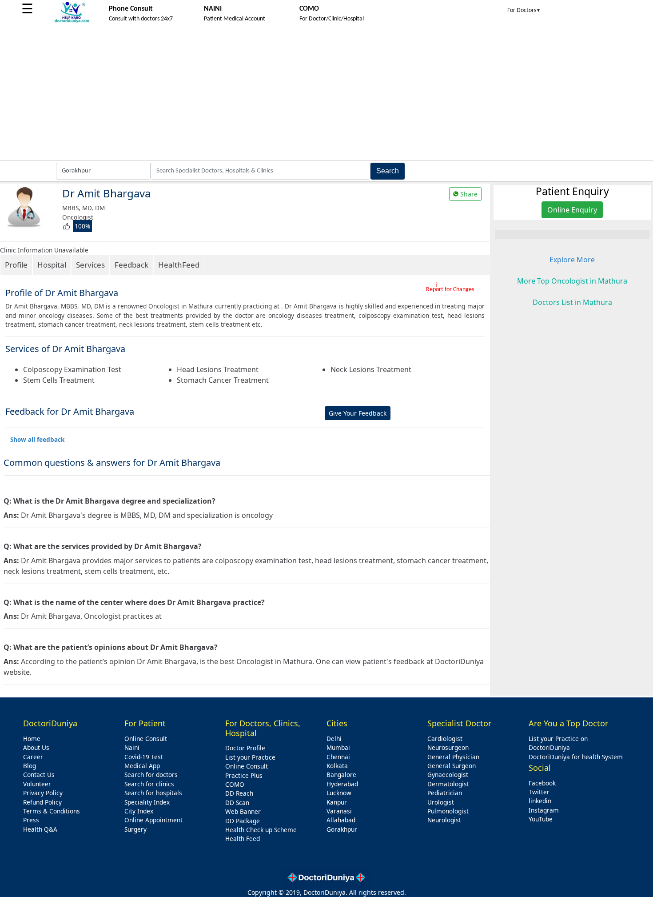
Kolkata (337, 765)
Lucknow (338, 793)
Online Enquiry (572, 210)
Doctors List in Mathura (572, 302)
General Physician (453, 757)
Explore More (572, 259)
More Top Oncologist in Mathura (572, 281)
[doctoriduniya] (72, 21)
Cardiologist (444, 738)
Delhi (334, 738)
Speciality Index (147, 802)
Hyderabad (342, 784)
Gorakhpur (341, 829)
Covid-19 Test (143, 757)
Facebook (542, 783)
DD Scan (237, 802)
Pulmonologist (448, 811)
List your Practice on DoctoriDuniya (558, 743)
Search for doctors (151, 774)
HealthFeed (178, 265)
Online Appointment (153, 820)
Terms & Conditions (51, 811)
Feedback (131, 265)
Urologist (440, 802)
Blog (29, 765)
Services (90, 265)
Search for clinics (149, 784)
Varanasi (339, 811)
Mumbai (338, 747)
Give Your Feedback (357, 413)
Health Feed (242, 838)
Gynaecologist (447, 774)
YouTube (541, 819)
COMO (234, 784)
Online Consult (145, 738)
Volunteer (37, 784)
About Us (36, 747)
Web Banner (243, 811)
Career (33, 757)
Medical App (142, 765)
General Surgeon (451, 765)
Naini (131, 747)
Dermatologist (448, 784)
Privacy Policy (43, 793)
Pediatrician (444, 793)
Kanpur (336, 802)
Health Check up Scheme (261, 829)
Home (31, 738)
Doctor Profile (245, 748)
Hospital (51, 265)
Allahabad (340, 820)
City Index (138, 811)
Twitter (539, 792)
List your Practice (250, 757)
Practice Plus (244, 775)
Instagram (544, 810)
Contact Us (39, 774)
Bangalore (341, 774)
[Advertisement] (326, 94)
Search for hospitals (153, 793)
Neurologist (444, 820)
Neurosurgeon (448, 747)
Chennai (338, 757)
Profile (16, 265)
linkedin (540, 801)
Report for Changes (450, 289)
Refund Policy (42, 802)
